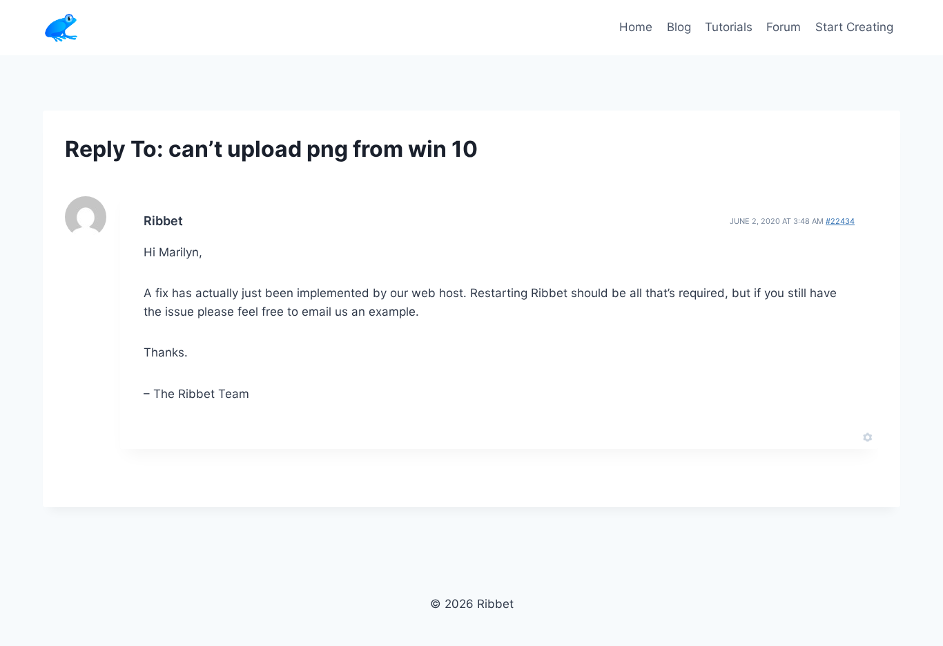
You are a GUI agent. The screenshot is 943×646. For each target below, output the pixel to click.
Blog (679, 27)
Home (635, 27)
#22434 (840, 221)
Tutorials (728, 27)
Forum (783, 27)
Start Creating (854, 27)
